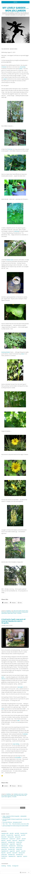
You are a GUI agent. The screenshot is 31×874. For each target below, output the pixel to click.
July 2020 (11, 833)
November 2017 (4, 838)
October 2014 (19, 845)
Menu (15, 2)
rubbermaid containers (16, 612)
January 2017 (4, 842)
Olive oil (8, 795)
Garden (20, 610)
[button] (12, 642)
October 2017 (12, 838)
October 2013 (19, 849)
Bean (15, 610)
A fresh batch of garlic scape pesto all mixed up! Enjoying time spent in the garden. (13, 621)
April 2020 (17, 833)
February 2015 (4, 845)
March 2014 (12, 847)
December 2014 (12, 845)
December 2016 (11, 842)
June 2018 (23, 835)
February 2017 (22, 840)
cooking (25, 794)
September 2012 (12, 856)
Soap (25, 795)
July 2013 (18, 851)
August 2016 (12, 844)
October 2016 (19, 842)
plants (20, 68)
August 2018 (17, 835)
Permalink (19, 613)
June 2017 (24, 838)
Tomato (14, 613)
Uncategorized (15, 865)
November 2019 (23, 833)
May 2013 (3, 852)
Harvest (23, 610)
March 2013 (14, 852)
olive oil (3, 678)
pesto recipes (13, 795)
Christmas (9, 149)
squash (5, 79)
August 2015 (18, 844)
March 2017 (14, 840)
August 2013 (12, 851)
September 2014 (4, 847)
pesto (2, 677)
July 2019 (3, 835)
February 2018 (11, 836)
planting (16, 231)
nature (26, 610)
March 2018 (3, 836)
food (17, 610)
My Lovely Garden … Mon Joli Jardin (15, 9)
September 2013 (4, 851)
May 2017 (3, 840)
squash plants (4, 613)
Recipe (20, 795)
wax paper (20, 687)
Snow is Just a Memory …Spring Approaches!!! (12, 822)
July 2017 (18, 838)
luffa (18, 720)
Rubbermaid (10, 259)
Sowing (23, 612)
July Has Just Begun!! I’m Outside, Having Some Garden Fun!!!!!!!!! (15, 825)
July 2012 (25, 856)
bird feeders (18, 757)
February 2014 (19, 847)
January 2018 (17, 836)
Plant (2, 612)
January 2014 (4, 849)
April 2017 (9, 840)
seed (2, 708)
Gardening (8, 610)
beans (22, 354)
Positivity (9, 865)
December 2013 (11, 849)
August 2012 (19, 856)
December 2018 (10, 835)
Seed (23, 795)
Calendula (25, 734)
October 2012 (4, 856)
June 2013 (23, 851)
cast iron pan (20, 794)
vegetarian (9, 796)
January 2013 (4, 854)
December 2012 (11, 854)
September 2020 (4, 833)
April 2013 (9, 852)
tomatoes (3, 67)
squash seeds (10, 613)
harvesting (22, 67)
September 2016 (4, 844)
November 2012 (19, 854)
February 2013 (22, 852)
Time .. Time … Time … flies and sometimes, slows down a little (16, 823)
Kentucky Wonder (5, 352)
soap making (16, 744)
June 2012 (3, 858)
